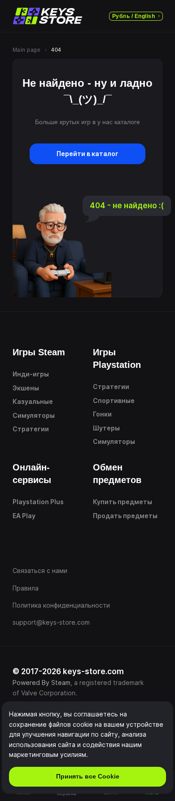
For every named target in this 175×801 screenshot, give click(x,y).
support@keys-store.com (51, 622)
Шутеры (106, 428)
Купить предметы (122, 502)
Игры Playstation (117, 358)
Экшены (26, 388)
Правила (26, 588)
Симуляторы (34, 415)
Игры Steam (39, 352)
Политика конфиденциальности (61, 605)
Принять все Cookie (87, 776)
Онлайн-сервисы (32, 473)
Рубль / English (133, 16)
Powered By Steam (41, 682)
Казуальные (33, 401)
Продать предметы (125, 515)
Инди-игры (31, 374)
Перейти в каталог (87, 153)
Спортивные (114, 400)
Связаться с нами (40, 570)
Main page (26, 50)
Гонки (102, 414)
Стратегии (31, 429)
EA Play (24, 515)
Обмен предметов (117, 473)
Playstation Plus (38, 502)
